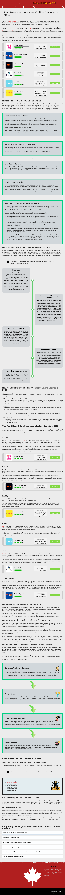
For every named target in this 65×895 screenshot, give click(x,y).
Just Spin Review (19, 91)
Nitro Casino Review (20, 64)
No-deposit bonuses (12, 782)
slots (30, 28)
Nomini (4, 526)
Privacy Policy (5, 890)
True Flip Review (19, 73)
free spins (15, 700)
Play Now (55, 46)
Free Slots (38, 7)
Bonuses (18, 7)
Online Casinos (8, 7)
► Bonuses (15, 866)
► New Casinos (6, 869)
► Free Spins (15, 872)
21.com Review (18, 45)
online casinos (12, 21)
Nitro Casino (43, 469)
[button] (19, 3)
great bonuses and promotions (10, 30)
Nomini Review (18, 82)
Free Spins (28, 7)
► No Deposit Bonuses (16, 869)
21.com (23, 440)
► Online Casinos (5, 867)
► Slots (5, 872)
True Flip (4, 553)
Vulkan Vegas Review (20, 54)
